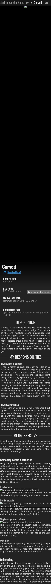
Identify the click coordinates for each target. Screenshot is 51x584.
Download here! (14, 272)
